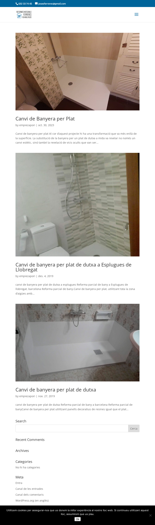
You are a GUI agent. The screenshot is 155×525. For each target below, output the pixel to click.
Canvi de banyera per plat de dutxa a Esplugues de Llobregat (74, 267)
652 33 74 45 (25, 3)
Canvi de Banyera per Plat (45, 118)
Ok (77, 519)
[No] (150, 515)
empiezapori (27, 125)
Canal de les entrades (29, 489)
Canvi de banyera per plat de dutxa (56, 389)
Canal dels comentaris (30, 494)
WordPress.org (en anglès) (32, 500)
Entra (19, 483)
